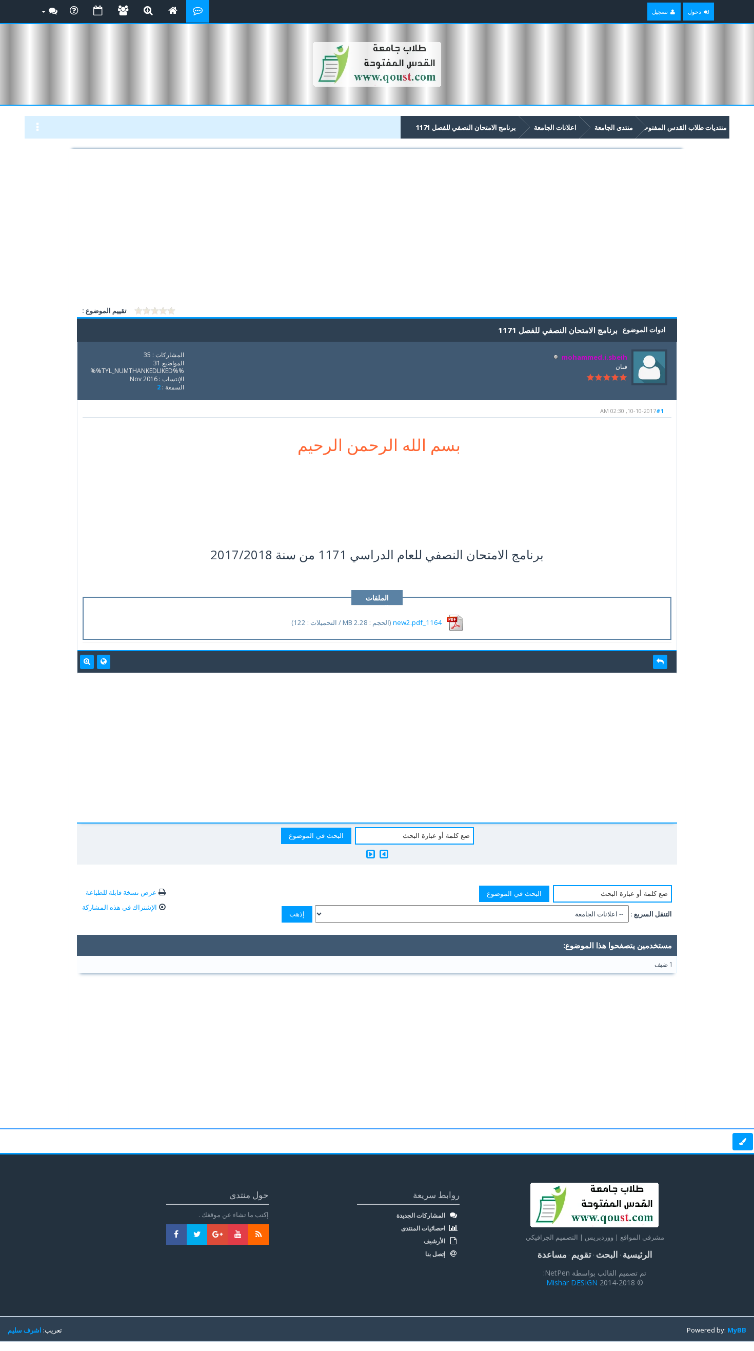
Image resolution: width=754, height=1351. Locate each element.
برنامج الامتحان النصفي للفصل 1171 (466, 127)
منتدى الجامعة (613, 127)
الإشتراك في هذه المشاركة (119, 907)
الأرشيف (435, 1241)
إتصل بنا (436, 1254)
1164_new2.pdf (417, 622)
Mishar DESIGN (573, 1282)
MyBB (736, 1330)
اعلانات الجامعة (555, 127)
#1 (660, 411)
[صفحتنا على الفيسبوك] (176, 1234)
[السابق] (384, 854)
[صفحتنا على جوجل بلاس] (217, 1234)
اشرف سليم (25, 1330)
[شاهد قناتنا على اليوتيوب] (238, 1234)
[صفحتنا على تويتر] (197, 1234)
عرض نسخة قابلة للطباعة (121, 892)
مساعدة (552, 1254)
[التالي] (370, 854)
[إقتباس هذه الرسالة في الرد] (660, 662)
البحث (607, 1254)
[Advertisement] (377, 228)
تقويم (581, 1254)
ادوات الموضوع (644, 329)
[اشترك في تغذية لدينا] (258, 1234)
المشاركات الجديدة (421, 1215)
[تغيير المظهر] (742, 1141)
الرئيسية (637, 1254)
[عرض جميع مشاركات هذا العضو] (87, 662)
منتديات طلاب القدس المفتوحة (684, 127)
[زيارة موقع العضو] (103, 662)
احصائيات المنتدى (424, 1228)
